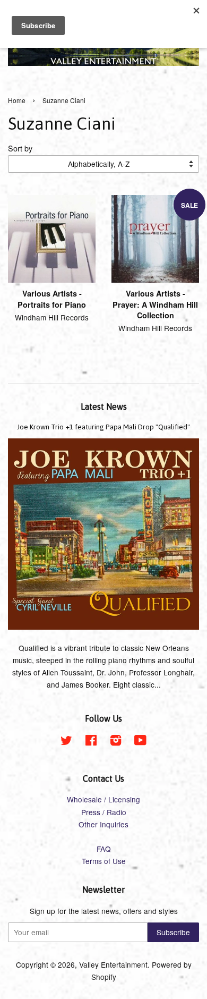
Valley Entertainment (113, 964)
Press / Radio (103, 812)
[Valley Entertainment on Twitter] (66, 741)
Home (16, 100)
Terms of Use (104, 861)
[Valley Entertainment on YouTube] (140, 741)
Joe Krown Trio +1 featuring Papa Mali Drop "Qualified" (103, 426)
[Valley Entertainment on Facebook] (91, 741)
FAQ (104, 848)
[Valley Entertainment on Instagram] (116, 741)
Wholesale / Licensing (103, 799)
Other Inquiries (103, 824)
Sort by (20, 148)
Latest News (104, 406)
